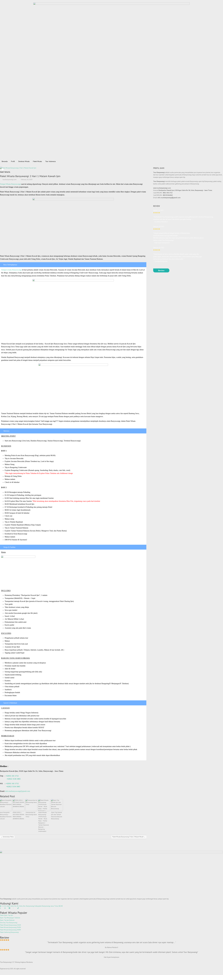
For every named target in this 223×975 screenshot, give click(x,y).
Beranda (5, 161)
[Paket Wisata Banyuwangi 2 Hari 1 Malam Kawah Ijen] (41, 168)
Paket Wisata (37, 161)
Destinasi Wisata (24, 161)
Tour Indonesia (50, 161)
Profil (13, 161)
